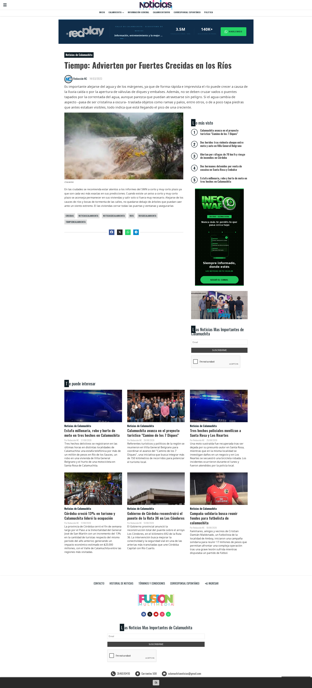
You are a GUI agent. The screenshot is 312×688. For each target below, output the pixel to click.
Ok (156, 682)
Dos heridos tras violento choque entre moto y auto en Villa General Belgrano (221, 144)
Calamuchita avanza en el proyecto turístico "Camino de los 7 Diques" (153, 433)
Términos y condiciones (151, 583)
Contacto (99, 583)
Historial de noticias (121, 583)
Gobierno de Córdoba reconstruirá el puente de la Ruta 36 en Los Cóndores (155, 516)
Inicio (102, 12)
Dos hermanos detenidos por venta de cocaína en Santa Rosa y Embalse (221, 168)
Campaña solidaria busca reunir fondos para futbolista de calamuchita (214, 518)
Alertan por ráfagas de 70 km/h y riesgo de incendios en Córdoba (222, 156)
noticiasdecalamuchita (114, 215)
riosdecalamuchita (147, 215)
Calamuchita (115, 12)
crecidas (70, 215)
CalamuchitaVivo (161, 12)
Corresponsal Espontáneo (187, 12)
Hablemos (235, 31)
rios (132, 215)
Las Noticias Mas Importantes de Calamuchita (217, 331)
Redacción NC (80, 79)
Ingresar (213, 583)
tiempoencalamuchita (76, 221)
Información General (138, 12)
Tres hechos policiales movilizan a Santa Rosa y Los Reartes (215, 433)
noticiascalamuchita (88, 215)
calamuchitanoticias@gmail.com (184, 674)
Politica (208, 12)
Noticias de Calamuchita (79, 55)
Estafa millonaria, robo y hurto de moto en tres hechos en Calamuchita (92, 433)
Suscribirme (219, 350)
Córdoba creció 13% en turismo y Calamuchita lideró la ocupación (89, 516)
